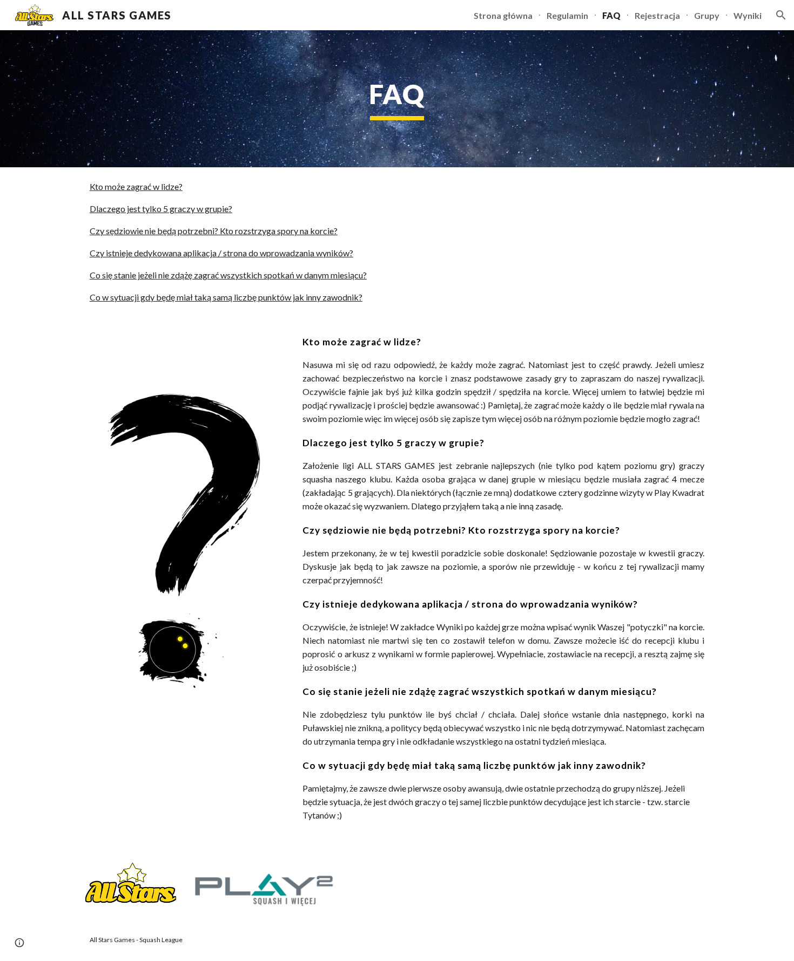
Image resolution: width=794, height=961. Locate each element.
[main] (397, 99)
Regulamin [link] (567, 15)
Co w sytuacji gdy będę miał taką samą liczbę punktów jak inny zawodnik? (226, 297)
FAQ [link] (611, 15)
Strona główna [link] (503, 15)
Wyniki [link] (748, 15)
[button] (781, 15)
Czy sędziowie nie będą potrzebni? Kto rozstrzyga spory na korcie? (214, 231)
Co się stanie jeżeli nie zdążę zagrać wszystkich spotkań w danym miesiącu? (228, 275)
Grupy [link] (706, 15)
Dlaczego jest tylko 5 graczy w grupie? (161, 208)
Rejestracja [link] (657, 15)
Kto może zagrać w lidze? (136, 186)
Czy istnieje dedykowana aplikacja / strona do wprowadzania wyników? (221, 253)
